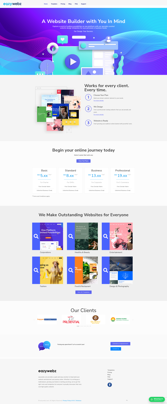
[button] (34, 320)
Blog (109, 375)
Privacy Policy (67, 401)
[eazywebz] (12, 4)
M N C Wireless (76, 401)
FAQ (109, 377)
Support (110, 379)
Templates (111, 370)
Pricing (110, 372)
